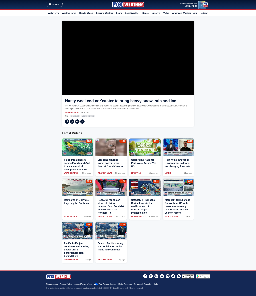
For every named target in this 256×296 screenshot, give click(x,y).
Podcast (204, 13)
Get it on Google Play (203, 276)
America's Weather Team (184, 13)
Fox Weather (128, 4)
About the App (52, 284)
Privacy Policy (66, 284)
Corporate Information (143, 284)
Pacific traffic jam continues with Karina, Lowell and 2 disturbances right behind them (76, 249)
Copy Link (82, 121)
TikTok (173, 276)
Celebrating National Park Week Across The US (143, 163)
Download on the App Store (188, 276)
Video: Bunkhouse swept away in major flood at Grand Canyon (110, 163)
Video (166, 13)
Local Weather (132, 13)
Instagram (156, 276)
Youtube (162, 276)
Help (156, 284)
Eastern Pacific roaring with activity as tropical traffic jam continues (110, 246)
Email (77, 121)
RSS (179, 276)
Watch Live (53, 13)
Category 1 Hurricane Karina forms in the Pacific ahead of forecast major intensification (143, 206)
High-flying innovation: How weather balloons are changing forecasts (177, 163)
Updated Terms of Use (83, 284)
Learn (119, 13)
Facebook (67, 121)
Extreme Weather (104, 13)
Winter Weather (88, 116)
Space (145, 13)
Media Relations (125, 284)
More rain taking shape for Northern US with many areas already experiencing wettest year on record (177, 206)
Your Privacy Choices (107, 284)
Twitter (72, 121)
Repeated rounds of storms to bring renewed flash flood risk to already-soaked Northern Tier (111, 206)
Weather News (69, 13)
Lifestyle (156, 13)
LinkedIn (168, 276)
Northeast (75, 116)
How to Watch (86, 13)
